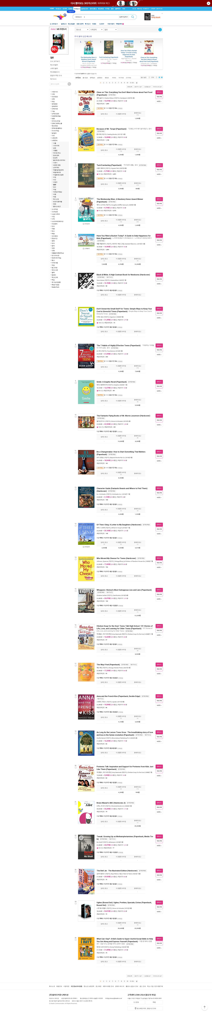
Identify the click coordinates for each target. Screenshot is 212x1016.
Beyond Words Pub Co (117, 457)
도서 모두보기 (55, 61)
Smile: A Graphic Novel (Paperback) (112, 382)
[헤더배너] (153, 16)
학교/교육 (55, 277)
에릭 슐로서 (100, 98)
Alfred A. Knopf (116, 528)
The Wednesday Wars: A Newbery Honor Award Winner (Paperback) (88, 59)
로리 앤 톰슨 (100, 457)
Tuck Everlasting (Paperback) (108, 57)
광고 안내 (143, 986)
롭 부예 (99, 134)
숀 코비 (99, 351)
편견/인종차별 (57, 202)
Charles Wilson (109, 98)
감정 (54, 148)
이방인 (55, 182)
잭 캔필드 (99, 634)
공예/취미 (55, 106)
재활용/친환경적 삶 (58, 253)
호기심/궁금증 (56, 282)
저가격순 (121, 78)
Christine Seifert (102, 595)
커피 (123, 9)
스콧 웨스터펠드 (101, 908)
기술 (53, 111)
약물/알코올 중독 (58, 170)
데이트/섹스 (57, 153)
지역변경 (119, 108)
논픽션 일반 (55, 114)
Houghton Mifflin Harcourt (119, 205)
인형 (53, 251)
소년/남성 (55, 212)
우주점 (107, 9)
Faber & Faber (127, 874)
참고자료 (54, 268)
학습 (53, 280)
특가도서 (87, 24)
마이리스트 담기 (157, 86)
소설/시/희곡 (56, 214)
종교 (53, 260)
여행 (53, 229)
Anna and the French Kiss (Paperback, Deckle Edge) (118, 696)
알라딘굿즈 (84, 9)
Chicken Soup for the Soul (136, 634)
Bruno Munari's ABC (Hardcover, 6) (111, 803)
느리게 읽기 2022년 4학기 (143, 238)
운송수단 (54, 238)
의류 (53, 248)
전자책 (65, 9)
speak (114, 702)
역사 (53, 231)
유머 (53, 243)
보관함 (158, 101)
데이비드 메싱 (116, 244)
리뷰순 (114, 78)
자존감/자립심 (57, 192)
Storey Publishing (115, 947)
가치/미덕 (56, 146)
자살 (54, 189)
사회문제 (54, 140)
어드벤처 (54, 224)
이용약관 (66, 986)
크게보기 (87, 248)
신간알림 (160, 29)
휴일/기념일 (55, 285)
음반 (112, 9)
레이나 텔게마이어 (102, 385)
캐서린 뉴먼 (100, 947)
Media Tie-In (55, 287)
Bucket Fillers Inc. (130, 244)
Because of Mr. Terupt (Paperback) (111, 129)
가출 (54, 143)
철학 (53, 272)
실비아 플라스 (101, 874)
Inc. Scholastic (101, 494)
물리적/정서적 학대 (59, 160)
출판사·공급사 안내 (132, 986)
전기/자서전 (55, 255)
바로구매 (159, 97)
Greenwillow (114, 280)
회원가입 (139, 8)
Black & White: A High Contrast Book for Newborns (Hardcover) (123, 275)
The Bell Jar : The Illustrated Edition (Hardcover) (117, 871)
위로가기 (205, 1007)
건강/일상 (55, 97)
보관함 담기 (147, 86)
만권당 (70, 9)
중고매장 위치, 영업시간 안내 (146, 1008)
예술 (53, 234)
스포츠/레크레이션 (57, 221)
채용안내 (59, 986)
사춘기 (55, 163)
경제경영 (54, 104)
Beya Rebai (114, 874)
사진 (53, 135)
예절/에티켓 (57, 172)
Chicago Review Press (116, 668)
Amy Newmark (116, 634)
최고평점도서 (55, 72)
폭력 (54, 204)
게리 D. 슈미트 (101, 205)
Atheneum (112, 842)
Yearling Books (112, 134)
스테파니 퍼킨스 (101, 702)
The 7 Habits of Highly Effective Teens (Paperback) (119, 345)
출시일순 (85, 78)
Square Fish (115, 168)
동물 (53, 118)
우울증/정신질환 (58, 175)
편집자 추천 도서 (56, 75)
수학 (53, 219)
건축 (53, 99)
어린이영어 (111, 24)
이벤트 (94, 24)
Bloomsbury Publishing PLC (120, 738)
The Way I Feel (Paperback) (108, 664)
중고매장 (101, 9)
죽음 (54, 197)
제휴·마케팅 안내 (108, 986)
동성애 (55, 158)
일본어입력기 (123, 17)
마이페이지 (146, 8)
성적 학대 (56, 167)
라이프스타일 (56, 121)
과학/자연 (55, 109)
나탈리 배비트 (101, 168)
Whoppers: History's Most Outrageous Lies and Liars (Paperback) (124, 590)
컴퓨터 (54, 275)
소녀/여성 (55, 209)
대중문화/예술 (56, 116)
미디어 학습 (55, 131)
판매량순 (78, 78)
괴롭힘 (55, 150)
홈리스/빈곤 (57, 206)
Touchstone (111, 351)
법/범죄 (54, 133)
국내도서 (58, 9)
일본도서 (63, 24)
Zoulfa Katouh (101, 738)
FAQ (154, 1002)
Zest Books (116, 595)
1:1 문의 (136, 1002)
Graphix (116, 385)
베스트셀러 (71, 24)
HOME (52, 8)
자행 (54, 194)
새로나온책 (80, 24)
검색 (132, 17)
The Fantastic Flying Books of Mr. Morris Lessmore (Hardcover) (123, 416)
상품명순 (99, 78)
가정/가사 (55, 92)
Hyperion (113, 317)
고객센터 (153, 8)
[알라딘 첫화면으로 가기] (61, 16)
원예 (53, 241)
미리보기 (87, 224)
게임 (53, 101)
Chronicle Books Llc (117, 806)
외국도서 (77, 9)
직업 (53, 265)
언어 (53, 226)
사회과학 (54, 138)
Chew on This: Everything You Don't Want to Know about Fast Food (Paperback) (149, 59)
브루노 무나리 (101, 806)
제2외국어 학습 (56, 258)
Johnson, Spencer (102, 561)
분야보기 (55, 24)
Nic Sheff (100, 842)
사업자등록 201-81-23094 (69, 998)
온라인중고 (93, 9)
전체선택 (129, 86)
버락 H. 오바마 (101, 528)
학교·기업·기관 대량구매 (155, 986)
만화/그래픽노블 (57, 123)
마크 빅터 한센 (107, 634)
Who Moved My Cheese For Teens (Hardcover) (116, 558)
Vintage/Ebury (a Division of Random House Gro (130, 561)
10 (127, 83)
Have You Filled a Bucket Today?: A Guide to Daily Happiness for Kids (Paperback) (129, 54)
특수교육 (56, 199)
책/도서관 (55, 270)
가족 (53, 94)
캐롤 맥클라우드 (101, 244)
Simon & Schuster (117, 421)
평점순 (107, 78)
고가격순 (128, 78)
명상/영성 (55, 126)
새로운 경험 (56, 165)
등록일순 (92, 78)
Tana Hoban (100, 280)
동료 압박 (56, 155)
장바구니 (159, 8)
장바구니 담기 (138, 86)
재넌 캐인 (99, 668)
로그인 (134, 8)
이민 (54, 180)
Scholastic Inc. (116, 494)
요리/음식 (55, 236)
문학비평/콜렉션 (57, 128)
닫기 (208, 3)
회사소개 (52, 986)
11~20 (131, 83)
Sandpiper (123, 98)
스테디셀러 (54, 68)
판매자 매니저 (119, 986)
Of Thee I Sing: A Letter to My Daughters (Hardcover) (119, 525)
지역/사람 (55, 263)
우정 (54, 177)
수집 (53, 216)
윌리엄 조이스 (101, 421)
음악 (53, 246)
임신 (54, 187)
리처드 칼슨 (100, 317)
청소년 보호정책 (89, 986)
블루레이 (118, 9)
